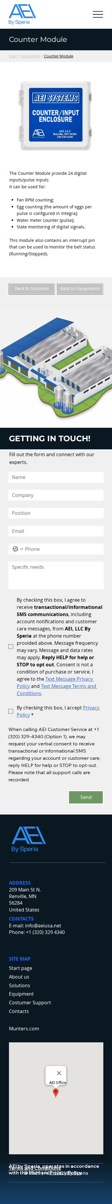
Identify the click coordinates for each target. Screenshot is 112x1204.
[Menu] (98, 14)
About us (19, 976)
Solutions (19, 985)
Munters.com (24, 1028)
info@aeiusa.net (43, 925)
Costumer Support (30, 1002)
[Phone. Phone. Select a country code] (18, 549)
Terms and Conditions (35, 1168)
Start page (20, 968)
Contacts (19, 1011)
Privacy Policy (66, 1173)
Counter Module (58, 56)
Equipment (31, 56)
